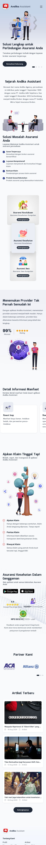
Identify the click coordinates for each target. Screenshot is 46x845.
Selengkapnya (23, 810)
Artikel (27, 842)
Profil (5, 842)
